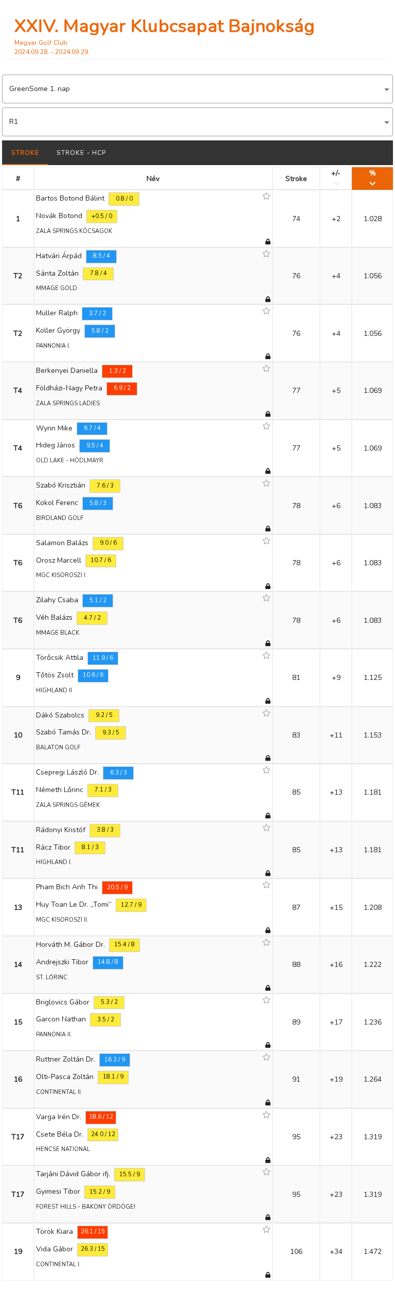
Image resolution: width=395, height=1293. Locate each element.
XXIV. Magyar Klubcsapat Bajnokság (164, 26)
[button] (197, 89)
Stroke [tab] (25, 153)
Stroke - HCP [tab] (81, 153)
